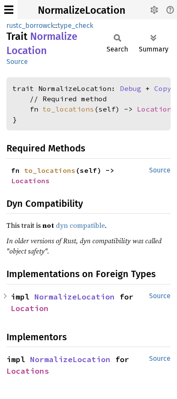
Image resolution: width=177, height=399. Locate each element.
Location (30, 308)
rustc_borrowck (30, 25)
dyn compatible (80, 225)
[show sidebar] (9, 9)
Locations (156, 109)
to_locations (68, 109)
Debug (130, 88)
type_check (75, 25)
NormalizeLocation (81, 10)
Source (17, 61)
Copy (162, 88)
